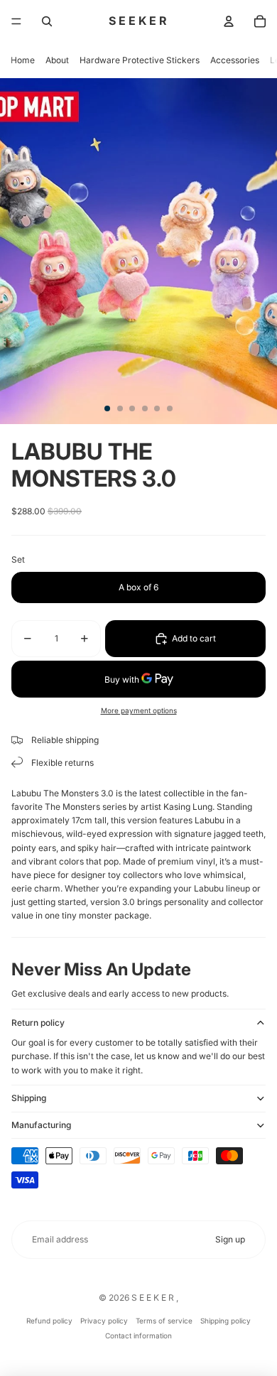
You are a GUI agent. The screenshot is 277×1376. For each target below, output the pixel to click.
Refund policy (49, 1320)
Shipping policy (225, 1320)
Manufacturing (41, 1125)
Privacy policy (104, 1320)
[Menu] (16, 21)
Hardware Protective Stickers (140, 60)
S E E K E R (153, 1297)
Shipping (28, 1098)
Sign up (230, 1239)
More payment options (139, 710)
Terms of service (164, 1320)
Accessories (234, 60)
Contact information (138, 1335)
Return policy (38, 1022)
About (57, 60)
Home (23, 60)
